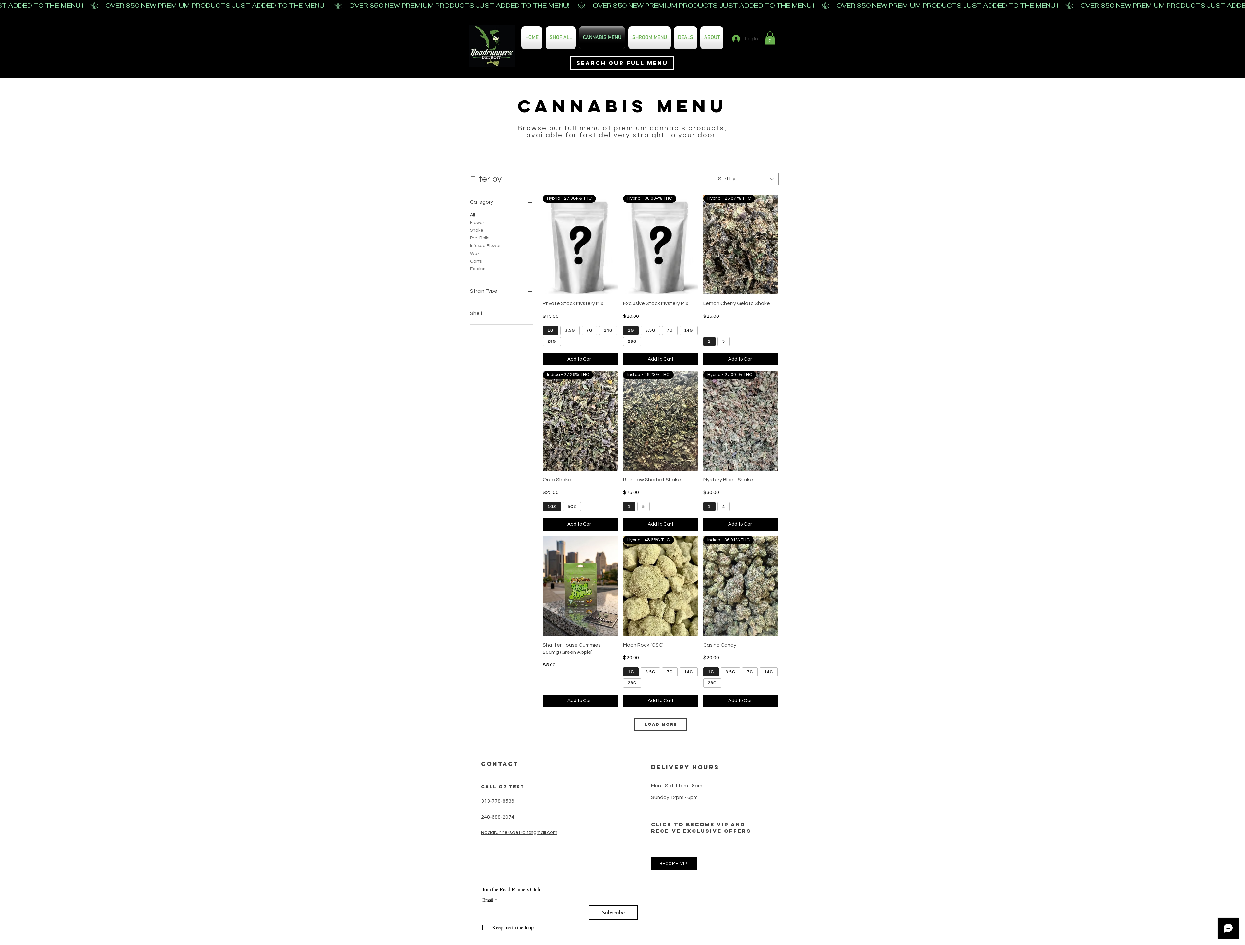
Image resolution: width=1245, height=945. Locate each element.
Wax (475, 253)
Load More (661, 724)
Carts (476, 261)
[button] (770, 38)
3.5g (570, 330)
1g (550, 330)
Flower (477, 223)
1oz (552, 506)
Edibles (477, 269)
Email (489, 900)
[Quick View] (580, 586)
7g (589, 330)
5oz (572, 506)
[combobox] (746, 179)
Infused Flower (485, 246)
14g (608, 330)
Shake (476, 230)
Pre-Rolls (479, 238)
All (472, 215)
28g (552, 341)
